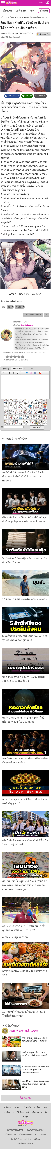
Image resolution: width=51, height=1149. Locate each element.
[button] (4, 373)
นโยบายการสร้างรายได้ (28, 1135)
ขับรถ (18, 307)
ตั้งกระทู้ (44, 10)
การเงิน (44, 1112)
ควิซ (28, 1112)
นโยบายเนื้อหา (10, 1135)
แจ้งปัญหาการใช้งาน (32, 1139)
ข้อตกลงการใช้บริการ (15, 1130)
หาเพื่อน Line (9, 1112)
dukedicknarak (14, 37)
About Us (43, 1135)
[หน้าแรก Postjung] (11, 2)
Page (25, 1117)
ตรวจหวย (17, 1107)
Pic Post (20, 1112)
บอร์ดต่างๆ (21, 10)
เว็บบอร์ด (7, 10)
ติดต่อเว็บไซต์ (16, 1139)
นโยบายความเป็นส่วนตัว (35, 1130)
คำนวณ (35, 1112)
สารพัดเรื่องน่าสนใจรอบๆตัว (23, 1030)
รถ (9, 307)
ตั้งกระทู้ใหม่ (25, 1098)
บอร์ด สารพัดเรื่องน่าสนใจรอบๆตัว (32, 17)
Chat (45, 1107)
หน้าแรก (4, 17)
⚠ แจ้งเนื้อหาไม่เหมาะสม (33, 315)
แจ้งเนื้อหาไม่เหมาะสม (25, 1144)
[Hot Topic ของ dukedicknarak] (6, 340)
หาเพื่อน (37, 1107)
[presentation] (3, 373)
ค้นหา (32, 10)
